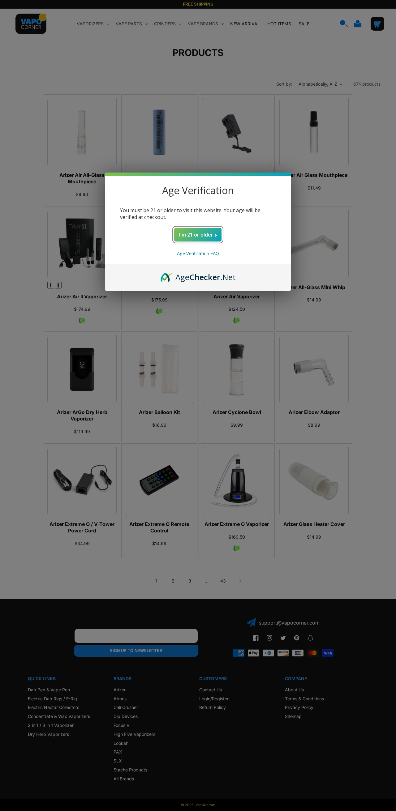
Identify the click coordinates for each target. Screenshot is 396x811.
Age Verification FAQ (198, 253)
